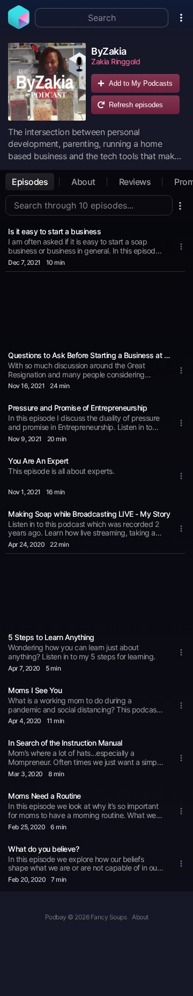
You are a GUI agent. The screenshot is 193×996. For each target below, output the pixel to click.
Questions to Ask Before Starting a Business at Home (90, 355)
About (83, 181)
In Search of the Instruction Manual (65, 742)
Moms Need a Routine (44, 795)
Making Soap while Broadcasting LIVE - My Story (89, 513)
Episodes (30, 181)
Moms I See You (35, 690)
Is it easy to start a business (54, 231)
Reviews (135, 181)
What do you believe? (43, 848)
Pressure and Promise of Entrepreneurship (77, 407)
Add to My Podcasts (141, 83)
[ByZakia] (47, 82)
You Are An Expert (38, 460)
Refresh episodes (136, 105)
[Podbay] (18, 25)
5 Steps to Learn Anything (51, 637)
